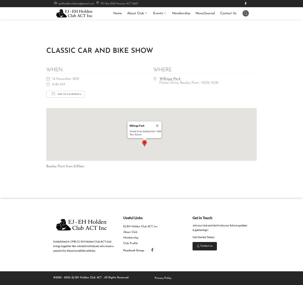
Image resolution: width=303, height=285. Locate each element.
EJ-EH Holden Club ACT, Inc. (140, 226)
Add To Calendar (68, 94)
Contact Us (228, 13)
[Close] (157, 125)
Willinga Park (169, 79)
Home (117, 13)
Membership (181, 13)
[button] (144, 143)
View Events (136, 135)
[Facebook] (245, 3)
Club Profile (130, 243)
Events (158, 13)
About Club (135, 13)
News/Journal (205, 13)
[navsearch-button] (246, 13)
